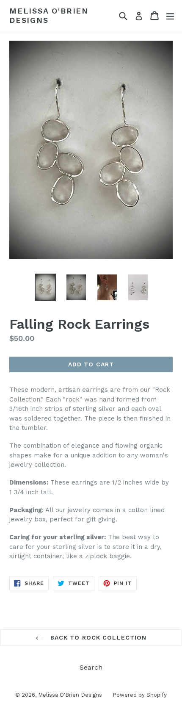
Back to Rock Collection (97, 637)
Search (91, 667)
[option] (45, 287)
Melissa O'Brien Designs (48, 15)
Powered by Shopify (140, 695)
